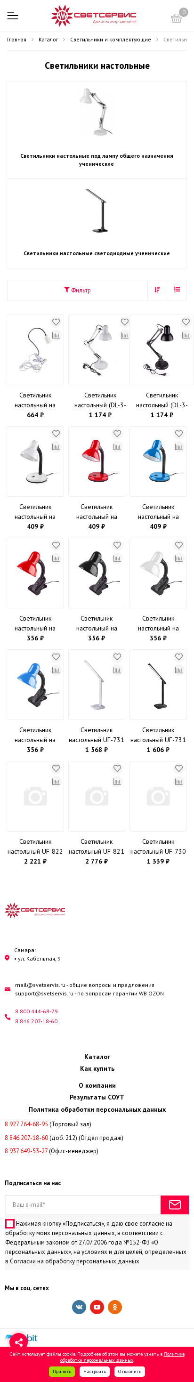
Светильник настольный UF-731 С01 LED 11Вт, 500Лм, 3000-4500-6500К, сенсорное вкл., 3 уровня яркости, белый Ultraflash (96, 735)
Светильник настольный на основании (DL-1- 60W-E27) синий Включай (158, 512)
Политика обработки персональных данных (97, 1109)
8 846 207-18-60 (36, 1021)
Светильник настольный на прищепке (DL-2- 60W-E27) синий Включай (35, 735)
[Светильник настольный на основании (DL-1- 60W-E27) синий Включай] (158, 461)
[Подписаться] (175, 1205)
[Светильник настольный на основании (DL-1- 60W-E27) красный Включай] (97, 461)
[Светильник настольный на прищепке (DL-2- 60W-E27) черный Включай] (97, 573)
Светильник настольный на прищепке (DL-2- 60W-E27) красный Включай (35, 623)
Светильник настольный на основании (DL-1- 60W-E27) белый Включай (35, 512)
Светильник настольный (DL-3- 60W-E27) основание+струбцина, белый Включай (100, 400)
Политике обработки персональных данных (122, 1357)
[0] (176, 20)
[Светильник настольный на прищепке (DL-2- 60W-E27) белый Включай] (158, 573)
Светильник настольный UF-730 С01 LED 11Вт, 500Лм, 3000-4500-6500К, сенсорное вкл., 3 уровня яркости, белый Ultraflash (158, 847)
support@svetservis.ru (44, 993)
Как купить (97, 1068)
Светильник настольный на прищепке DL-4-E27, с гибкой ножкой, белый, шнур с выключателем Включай (35, 400)
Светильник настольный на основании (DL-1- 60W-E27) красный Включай (96, 512)
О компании (97, 1085)
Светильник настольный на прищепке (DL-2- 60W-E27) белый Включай (158, 623)
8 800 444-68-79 (36, 1011)
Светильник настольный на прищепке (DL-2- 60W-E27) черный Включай (96, 623)
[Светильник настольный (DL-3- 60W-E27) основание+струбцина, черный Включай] (161, 350)
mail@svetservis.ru (40, 984)
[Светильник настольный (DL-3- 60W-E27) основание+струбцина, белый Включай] (100, 350)
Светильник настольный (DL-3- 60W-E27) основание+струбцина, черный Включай (161, 400)
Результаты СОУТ (97, 1097)
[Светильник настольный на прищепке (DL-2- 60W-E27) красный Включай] (35, 573)
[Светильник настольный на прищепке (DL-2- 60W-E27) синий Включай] (35, 684)
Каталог (97, 1056)
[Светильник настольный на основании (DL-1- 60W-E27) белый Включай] (35, 461)
